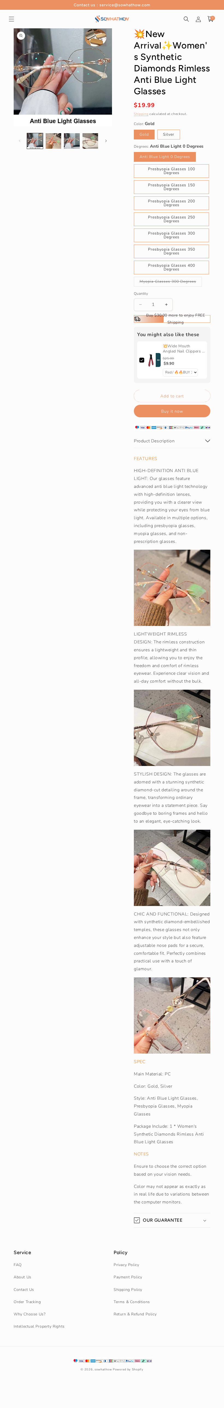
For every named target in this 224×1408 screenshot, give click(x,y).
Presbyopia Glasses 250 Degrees (171, 219)
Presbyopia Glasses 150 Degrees (171, 187)
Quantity (141, 293)
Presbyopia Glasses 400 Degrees (171, 267)
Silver (168, 134)
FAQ (18, 1264)
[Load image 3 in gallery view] (72, 141)
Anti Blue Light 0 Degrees (165, 156)
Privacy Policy (126, 1264)
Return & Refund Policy (135, 1314)
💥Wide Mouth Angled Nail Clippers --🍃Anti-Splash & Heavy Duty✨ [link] (183, 348)
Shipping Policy (128, 1289)
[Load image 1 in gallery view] (35, 141)
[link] (153, 360)
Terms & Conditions (132, 1301)
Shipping (141, 114)
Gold (144, 134)
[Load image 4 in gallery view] (90, 141)
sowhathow (103, 1369)
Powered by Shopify (128, 1369)
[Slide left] (20, 141)
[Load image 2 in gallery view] (53, 141)
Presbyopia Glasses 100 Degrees (171, 170)
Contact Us (24, 1289)
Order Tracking (27, 1301)
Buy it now (172, 411)
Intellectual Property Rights (39, 1326)
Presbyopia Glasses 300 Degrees (171, 235)
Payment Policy (128, 1277)
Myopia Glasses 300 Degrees (171, 283)
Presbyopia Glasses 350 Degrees (171, 251)
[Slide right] (106, 141)
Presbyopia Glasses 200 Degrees (171, 203)
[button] (11, 19)
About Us (22, 1277)
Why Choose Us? (29, 1314)
